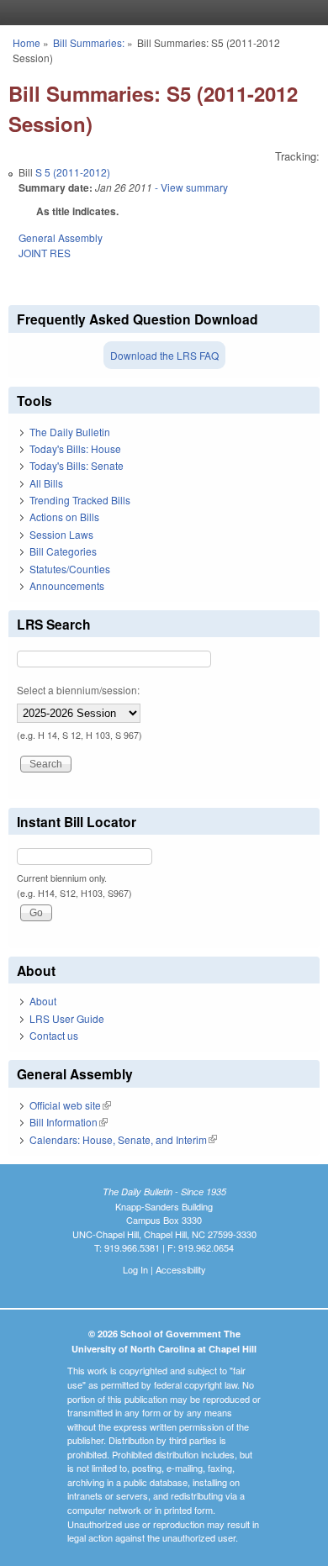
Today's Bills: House (75, 448)
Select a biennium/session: (78, 690)
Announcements (66, 585)
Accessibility (181, 1269)
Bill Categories (63, 551)
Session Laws (61, 534)
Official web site (70, 1105)
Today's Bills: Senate (76, 465)
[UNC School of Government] (160, 12)
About (42, 1001)
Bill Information (68, 1122)
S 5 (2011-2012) (72, 172)
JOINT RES (45, 252)
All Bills (46, 483)
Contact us (53, 1035)
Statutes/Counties (69, 569)
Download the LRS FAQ (164, 355)
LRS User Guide (66, 1018)
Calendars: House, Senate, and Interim (123, 1139)
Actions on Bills (64, 516)
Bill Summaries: (88, 42)
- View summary (190, 187)
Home (26, 42)
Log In (135, 1269)
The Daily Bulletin (69, 431)
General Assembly (61, 237)
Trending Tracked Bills (79, 500)
